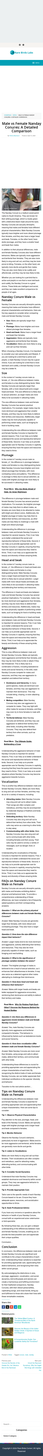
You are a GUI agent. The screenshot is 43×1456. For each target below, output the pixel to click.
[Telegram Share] (15, 1307)
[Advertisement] (21, 21)
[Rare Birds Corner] (21, 52)
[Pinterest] (20, 45)
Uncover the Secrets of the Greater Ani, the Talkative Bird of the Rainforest (11, 1364)
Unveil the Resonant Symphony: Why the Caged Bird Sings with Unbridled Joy (32, 1365)
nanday (31, 1355)
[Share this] (3, 1307)
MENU (37, 63)
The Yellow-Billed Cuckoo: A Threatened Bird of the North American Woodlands (24, 1320)
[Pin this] (11, 1307)
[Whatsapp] (19, 1307)
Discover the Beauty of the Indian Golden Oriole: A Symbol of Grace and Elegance (26, 1330)
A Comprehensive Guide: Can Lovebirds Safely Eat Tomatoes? (26, 1340)
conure (21, 1355)
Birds (10, 1355)
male (26, 1355)
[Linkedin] (23, 45)
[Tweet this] (7, 1307)
